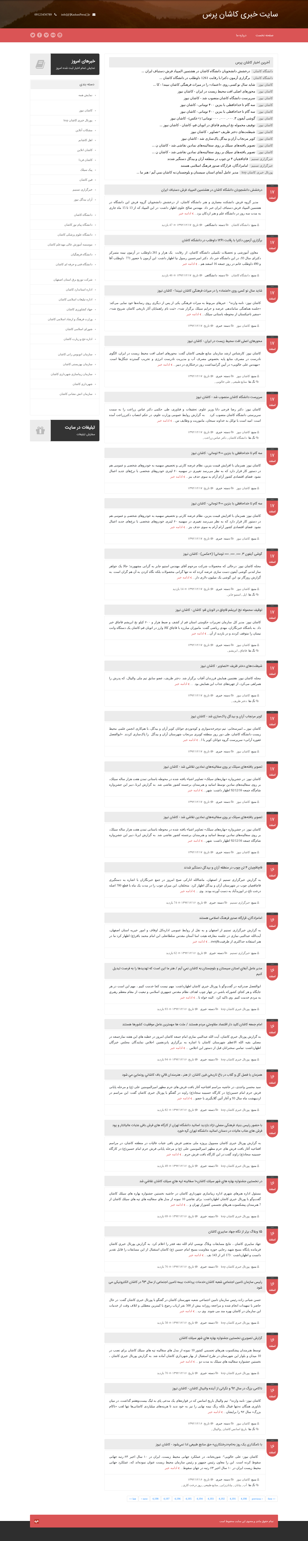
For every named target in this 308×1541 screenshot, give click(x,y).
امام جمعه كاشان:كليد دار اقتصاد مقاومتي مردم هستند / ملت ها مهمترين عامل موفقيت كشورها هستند (192, 1024)
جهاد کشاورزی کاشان (79, 309)
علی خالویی (223, 381)
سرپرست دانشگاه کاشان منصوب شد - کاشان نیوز (219, 98)
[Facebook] (39, 35)
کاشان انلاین (84, 150)
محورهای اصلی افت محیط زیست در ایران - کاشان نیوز (216, 91)
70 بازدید (163, 1373)
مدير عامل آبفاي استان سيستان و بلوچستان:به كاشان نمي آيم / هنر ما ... (187, 172)
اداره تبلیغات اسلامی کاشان (75, 299)
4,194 (200, 1498)
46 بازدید (167, 275)
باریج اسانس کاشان (235, 1429)
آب (245, 1485)
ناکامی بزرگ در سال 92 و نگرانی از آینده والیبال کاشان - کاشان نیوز (217, 1388)
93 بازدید (163, 1009)
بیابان (237, 1485)
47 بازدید (167, 225)
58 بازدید (163, 1322)
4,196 (178, 1498)
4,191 (233, 1498)
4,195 (189, 1498)
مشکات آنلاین (84, 130)
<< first (271, 1498)
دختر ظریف (240, 701)
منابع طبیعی (239, 381)
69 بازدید (163, 1216)
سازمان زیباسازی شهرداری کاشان (71, 374)
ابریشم (233, 650)
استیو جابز (234, 594)
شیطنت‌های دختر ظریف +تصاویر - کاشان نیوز (223, 132)
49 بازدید (163, 1166)
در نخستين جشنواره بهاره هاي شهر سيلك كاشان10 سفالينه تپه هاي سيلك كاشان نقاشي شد (200, 1181)
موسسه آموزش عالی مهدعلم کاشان (70, 244)
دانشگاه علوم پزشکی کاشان (74, 234)
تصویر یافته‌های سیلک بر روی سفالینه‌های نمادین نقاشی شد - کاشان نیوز (213, 766)
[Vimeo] (46, 35)
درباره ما (241, 35)
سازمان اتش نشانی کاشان (76, 394)
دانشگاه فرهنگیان (81, 254)
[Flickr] (53, 35)
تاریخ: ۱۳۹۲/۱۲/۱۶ (192, 902)
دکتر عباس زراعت (215, 437)
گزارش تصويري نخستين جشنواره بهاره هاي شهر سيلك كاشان (220, 1338)
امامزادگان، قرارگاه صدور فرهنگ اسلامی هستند (214, 165)
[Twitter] (32, 35)
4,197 (166, 1498)
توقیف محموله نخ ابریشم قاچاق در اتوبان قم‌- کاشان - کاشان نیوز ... (207, 125)
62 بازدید (172, 953)
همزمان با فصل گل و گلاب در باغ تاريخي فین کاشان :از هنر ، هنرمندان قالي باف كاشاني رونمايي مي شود (192, 1075)
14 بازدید (178, 589)
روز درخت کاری (192, 1485)
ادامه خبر (185, 213)
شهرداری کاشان (82, 384)
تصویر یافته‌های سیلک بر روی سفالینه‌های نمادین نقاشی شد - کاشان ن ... (203, 145)
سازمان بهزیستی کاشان (77, 364)
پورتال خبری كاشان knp (235, 1009)
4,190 (244, 1498)
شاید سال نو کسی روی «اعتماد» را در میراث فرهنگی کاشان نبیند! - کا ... (204, 84)
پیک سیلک (86, 169)
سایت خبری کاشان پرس (240, 15)
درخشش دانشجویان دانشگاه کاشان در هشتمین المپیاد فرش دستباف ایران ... (196, 71)
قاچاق (243, 650)
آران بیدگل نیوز (83, 199)
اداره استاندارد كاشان (79, 289)
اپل (245, 594)
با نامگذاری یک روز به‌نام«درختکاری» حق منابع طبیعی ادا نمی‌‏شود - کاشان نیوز (209, 1444)
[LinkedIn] (59, 35)
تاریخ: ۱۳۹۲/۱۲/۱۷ (188, 225)
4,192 (222, 1498)
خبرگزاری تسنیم (240, 902)
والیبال (217, 1429)
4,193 (211, 1498)
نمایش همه (85, 95)
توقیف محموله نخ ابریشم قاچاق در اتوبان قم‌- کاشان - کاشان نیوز (219, 610)
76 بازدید (163, 1266)
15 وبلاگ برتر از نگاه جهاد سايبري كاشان (235, 1231)
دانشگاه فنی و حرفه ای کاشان (74, 264)
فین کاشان (85, 179)
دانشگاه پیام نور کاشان (78, 224)
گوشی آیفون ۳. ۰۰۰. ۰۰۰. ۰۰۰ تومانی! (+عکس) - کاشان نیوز (212, 118)
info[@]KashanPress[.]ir (76, 14)
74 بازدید (172, 902)
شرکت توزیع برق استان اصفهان (72, 279)
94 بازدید (163, 1059)
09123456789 (43, 14)
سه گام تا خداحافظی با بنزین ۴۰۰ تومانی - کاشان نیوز (217, 105)
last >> (132, 1498)
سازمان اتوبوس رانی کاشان (75, 354)
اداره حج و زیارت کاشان (78, 339)
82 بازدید (163, 1109)
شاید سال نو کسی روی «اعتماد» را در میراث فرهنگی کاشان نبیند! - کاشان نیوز (210, 290)
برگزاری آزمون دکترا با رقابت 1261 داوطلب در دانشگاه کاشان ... (204, 78)
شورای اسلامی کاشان (78, 329)
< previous (257, 1498)
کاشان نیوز (243, 325)
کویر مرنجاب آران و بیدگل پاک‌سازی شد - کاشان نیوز (218, 138)
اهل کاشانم (85, 140)
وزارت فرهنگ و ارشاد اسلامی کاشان (70, 319)
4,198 (155, 1498)
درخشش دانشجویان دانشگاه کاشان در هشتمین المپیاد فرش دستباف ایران (211, 190)
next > (144, 1498)
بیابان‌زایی (226, 1485)
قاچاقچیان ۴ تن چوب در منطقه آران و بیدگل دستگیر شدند (207, 159)
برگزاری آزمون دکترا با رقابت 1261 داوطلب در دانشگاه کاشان (222, 240)
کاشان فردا (85, 160)
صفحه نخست (265, 35)
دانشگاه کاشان (240, 225)
